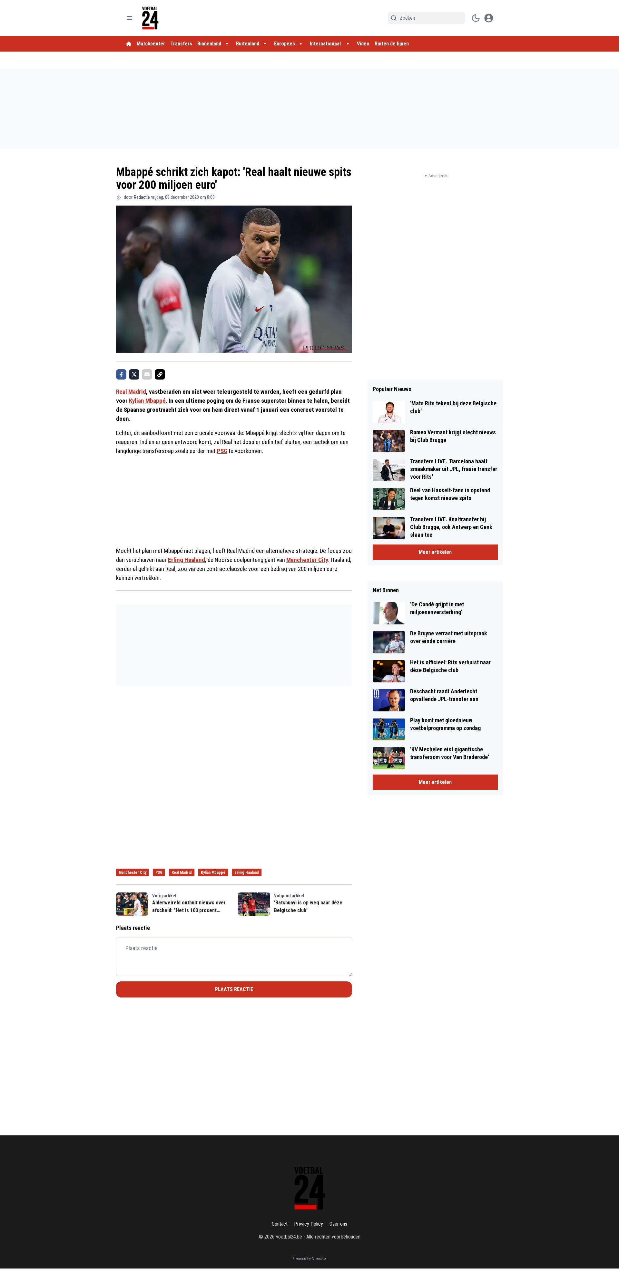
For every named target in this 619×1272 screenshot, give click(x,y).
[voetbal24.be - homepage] (150, 18)
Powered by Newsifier (309, 1259)
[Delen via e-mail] (147, 374)
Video (363, 44)
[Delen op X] (134, 374)
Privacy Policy (308, 1224)
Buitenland (247, 44)
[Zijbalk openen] (129, 18)
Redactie (142, 197)
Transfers (181, 44)
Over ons (338, 1224)
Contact (280, 1224)
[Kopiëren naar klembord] (160, 374)
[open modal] (488, 18)
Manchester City (307, 560)
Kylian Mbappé (147, 400)
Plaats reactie (234, 989)
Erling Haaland (186, 560)
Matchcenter (151, 44)
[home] (129, 44)
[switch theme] (475, 18)
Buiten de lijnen (392, 44)
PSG (222, 451)
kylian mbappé (213, 872)
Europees (284, 44)
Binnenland (209, 44)
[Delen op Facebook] (121, 374)
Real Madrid (131, 391)
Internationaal (326, 44)
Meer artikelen (435, 552)
